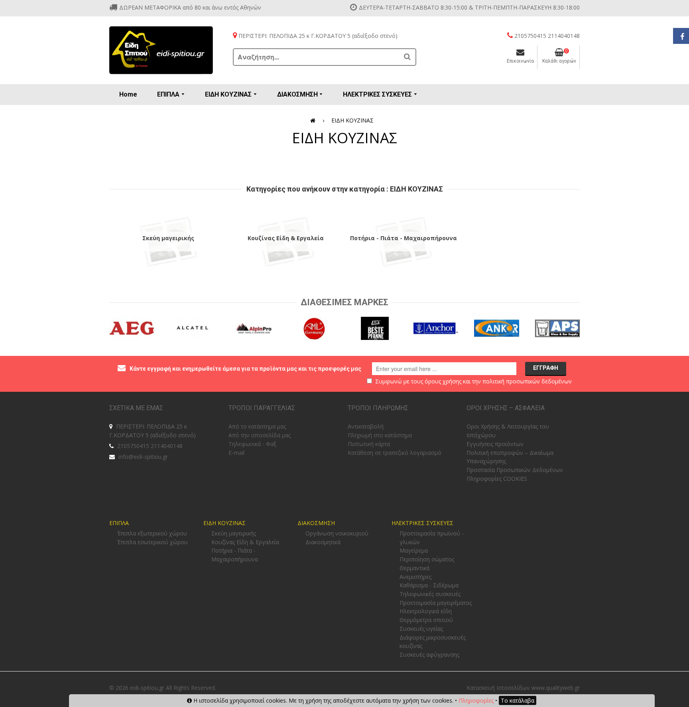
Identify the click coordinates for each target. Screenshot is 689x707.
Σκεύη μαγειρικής (168, 238)
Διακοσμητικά (323, 542)
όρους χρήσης (443, 381)
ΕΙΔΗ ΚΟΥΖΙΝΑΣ (224, 523)
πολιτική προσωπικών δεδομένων (527, 381)
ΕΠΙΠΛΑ (119, 523)
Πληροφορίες (476, 700)
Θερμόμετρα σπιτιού (426, 620)
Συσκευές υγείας (421, 628)
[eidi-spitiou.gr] (161, 50)
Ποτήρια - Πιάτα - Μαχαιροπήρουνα (403, 238)
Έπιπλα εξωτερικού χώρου (152, 533)
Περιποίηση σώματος (427, 559)
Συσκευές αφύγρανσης (429, 654)
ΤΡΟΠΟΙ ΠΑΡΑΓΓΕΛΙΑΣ (261, 408)
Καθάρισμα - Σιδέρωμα (429, 585)
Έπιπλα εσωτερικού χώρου (152, 542)
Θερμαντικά (414, 568)
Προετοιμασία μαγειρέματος (436, 602)
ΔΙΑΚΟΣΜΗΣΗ (316, 523)
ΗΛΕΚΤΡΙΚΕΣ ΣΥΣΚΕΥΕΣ (422, 523)
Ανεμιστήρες (415, 577)
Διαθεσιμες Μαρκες (344, 302)
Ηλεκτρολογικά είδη (426, 611)
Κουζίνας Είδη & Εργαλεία (286, 238)
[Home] (314, 120)
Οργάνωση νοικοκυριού (336, 533)
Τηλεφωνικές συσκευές (430, 594)
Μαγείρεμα (414, 550)
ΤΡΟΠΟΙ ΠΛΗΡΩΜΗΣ (378, 408)
